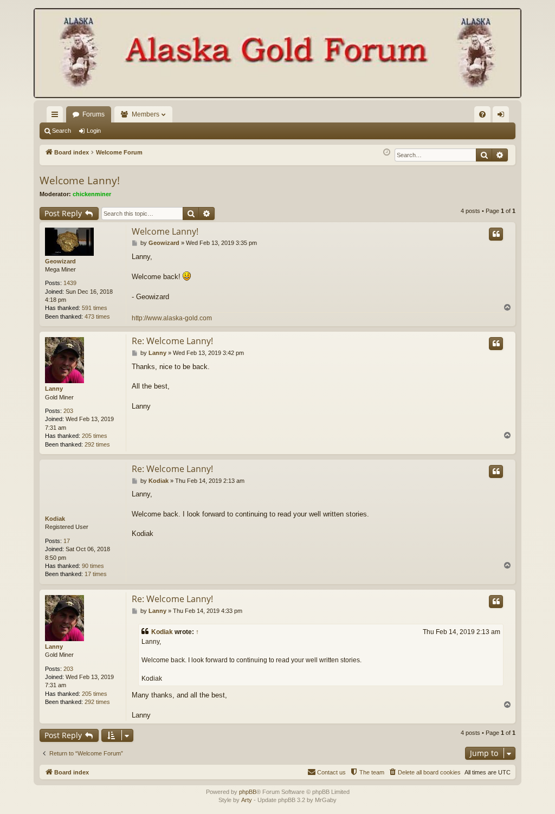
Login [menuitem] (503, 116)
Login (94, 130)
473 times (97, 316)
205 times (94, 435)
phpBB (247, 792)
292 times (97, 444)
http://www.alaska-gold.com (172, 318)
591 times (94, 308)
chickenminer (92, 194)
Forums (93, 114)
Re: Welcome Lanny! (172, 340)
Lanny (54, 388)
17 (66, 541)
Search (61, 130)
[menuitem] (482, 114)
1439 (69, 283)
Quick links (57, 116)
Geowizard (60, 261)
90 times (93, 566)
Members (145, 114)
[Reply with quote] (496, 234)
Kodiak (55, 518)
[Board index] (277, 54)
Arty (246, 800)
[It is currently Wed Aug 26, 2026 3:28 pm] (386, 152)
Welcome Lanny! (80, 180)
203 (68, 411)
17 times (96, 574)
